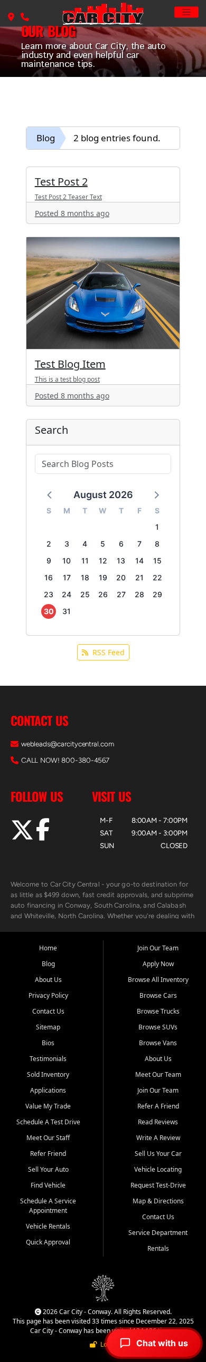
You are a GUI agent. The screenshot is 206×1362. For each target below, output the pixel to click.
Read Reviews (158, 1121)
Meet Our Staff (48, 1137)
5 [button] (102, 543)
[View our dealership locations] (11, 17)
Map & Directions (158, 1200)
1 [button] (157, 526)
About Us (48, 979)
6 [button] (121, 543)
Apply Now (158, 963)
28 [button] (139, 594)
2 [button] (48, 543)
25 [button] (85, 594)
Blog (45, 138)
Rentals (158, 1248)
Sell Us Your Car (158, 1153)
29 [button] (157, 594)
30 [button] (49, 611)
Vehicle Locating (158, 1169)
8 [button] (157, 543)
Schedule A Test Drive (48, 1121)
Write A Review (158, 1137)
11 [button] (85, 560)
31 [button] (66, 611)
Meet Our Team (158, 1074)
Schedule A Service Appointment (48, 1205)
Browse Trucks (158, 1011)
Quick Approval (48, 1242)
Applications (48, 1090)
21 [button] (139, 577)
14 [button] (139, 560)
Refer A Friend (158, 1106)
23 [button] (48, 594)
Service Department (158, 1232)
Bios (48, 1042)
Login (106, 1344)
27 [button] (121, 594)
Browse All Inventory (158, 979)
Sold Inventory (48, 1074)
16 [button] (48, 577)
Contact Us (48, 1011)
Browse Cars (158, 995)
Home (48, 947)
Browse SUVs (157, 1027)
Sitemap (48, 1027)
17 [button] (67, 577)
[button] (50, 494)
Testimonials (48, 1058)
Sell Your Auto (48, 1169)
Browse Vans (158, 1042)
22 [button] (157, 577)
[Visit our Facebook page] (43, 835)
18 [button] (85, 577)
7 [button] (139, 543)
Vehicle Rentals (48, 1226)
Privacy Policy (48, 995)
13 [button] (121, 560)
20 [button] (121, 577)
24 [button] (66, 594)
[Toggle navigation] (186, 11)
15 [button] (157, 560)
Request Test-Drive (158, 1185)
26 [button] (103, 594)
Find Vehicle (48, 1185)
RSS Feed (108, 652)
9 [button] (48, 560)
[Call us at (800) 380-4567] (25, 17)
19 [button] (103, 577)
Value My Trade (48, 1106)
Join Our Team (158, 947)
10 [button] (66, 560)
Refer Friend (48, 1153)
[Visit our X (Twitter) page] (23, 835)
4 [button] (84, 543)
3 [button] (66, 543)
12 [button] (103, 560)
